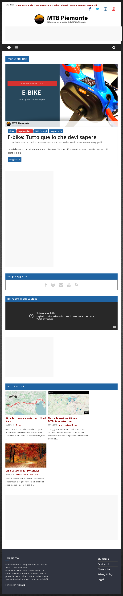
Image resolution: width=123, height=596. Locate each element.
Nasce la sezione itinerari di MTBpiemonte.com (65, 420)
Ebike (11, 131)
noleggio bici (97, 142)
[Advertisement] (63, 33)
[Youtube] (69, 284)
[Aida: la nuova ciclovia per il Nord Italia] (25, 403)
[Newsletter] (61, 284)
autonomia (45, 142)
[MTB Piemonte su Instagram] (53, 284)
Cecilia (33, 142)
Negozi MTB (56, 131)
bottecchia (57, 142)
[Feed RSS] (76, 284)
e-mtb (72, 142)
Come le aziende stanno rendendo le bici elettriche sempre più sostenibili (56, 5)
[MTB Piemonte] (9, 47)
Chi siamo (103, 558)
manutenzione (83, 142)
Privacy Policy (105, 574)
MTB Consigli (41, 131)
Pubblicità (103, 564)
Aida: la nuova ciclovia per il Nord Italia (25, 420)
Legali (101, 579)
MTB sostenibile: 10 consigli (22, 470)
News (18, 425)
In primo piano (24, 131)
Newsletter (104, 569)
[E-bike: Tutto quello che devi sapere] (61, 66)
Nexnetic (21, 584)
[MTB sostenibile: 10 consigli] (25, 455)
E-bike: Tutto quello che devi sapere (52, 137)
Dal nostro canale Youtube (22, 298)
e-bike (66, 142)
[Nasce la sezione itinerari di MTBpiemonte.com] (68, 403)
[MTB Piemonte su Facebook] (46, 284)
